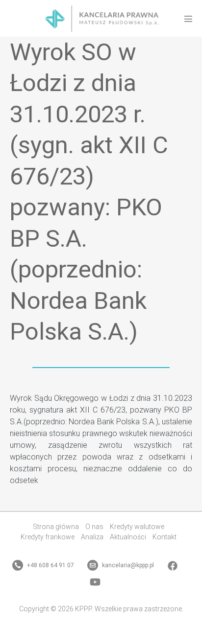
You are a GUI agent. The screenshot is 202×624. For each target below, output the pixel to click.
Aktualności (128, 537)
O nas (94, 527)
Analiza (92, 537)
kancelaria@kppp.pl (127, 565)
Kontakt (164, 537)
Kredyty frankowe (48, 537)
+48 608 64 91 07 (49, 565)
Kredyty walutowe (137, 527)
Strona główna (56, 527)
